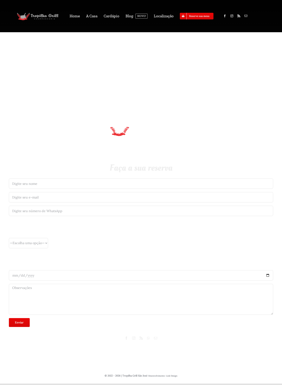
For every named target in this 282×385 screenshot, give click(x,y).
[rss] (238, 15)
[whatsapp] (148, 338)
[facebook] (224, 15)
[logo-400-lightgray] (38, 14)
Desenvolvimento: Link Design (162, 375)
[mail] (245, 15)
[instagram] (231, 15)
